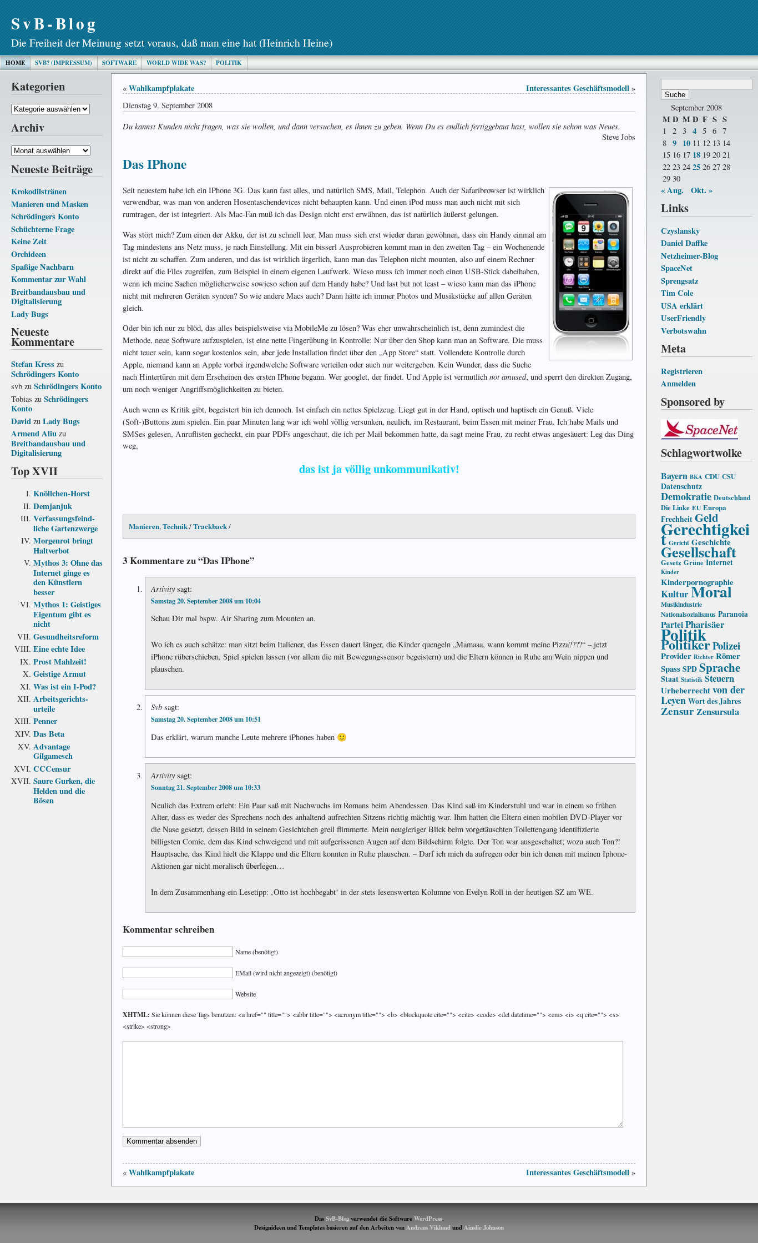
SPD (690, 669)
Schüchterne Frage (42, 229)
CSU (729, 476)
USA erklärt (682, 305)
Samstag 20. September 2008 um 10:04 (206, 601)
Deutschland (732, 497)
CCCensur (51, 768)
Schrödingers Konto (45, 216)
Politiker (685, 644)
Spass (670, 668)
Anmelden (678, 383)
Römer (728, 656)
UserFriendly (683, 318)
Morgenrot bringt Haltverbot (63, 545)
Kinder (670, 571)
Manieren (144, 526)
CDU (712, 476)
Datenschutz (681, 486)
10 (686, 143)
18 (696, 154)
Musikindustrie (681, 604)
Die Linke (675, 507)
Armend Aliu (34, 433)
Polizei (726, 645)
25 (696, 167)
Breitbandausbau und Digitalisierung (48, 297)
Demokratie (686, 496)
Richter (704, 656)
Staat (670, 679)
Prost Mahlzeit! (60, 661)
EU (696, 507)
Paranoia (733, 614)
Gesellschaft (698, 551)
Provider (676, 656)
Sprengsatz (679, 280)
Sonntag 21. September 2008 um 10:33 (205, 787)
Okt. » (701, 190)
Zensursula (717, 711)
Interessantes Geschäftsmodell (577, 88)
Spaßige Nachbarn (42, 267)
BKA (696, 476)
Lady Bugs (29, 314)
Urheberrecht (685, 690)
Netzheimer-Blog (689, 255)
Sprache (719, 667)
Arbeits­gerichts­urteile (60, 703)
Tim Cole (677, 293)
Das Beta (48, 733)
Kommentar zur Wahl (48, 279)
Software (119, 62)
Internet (719, 562)
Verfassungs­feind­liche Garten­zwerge (65, 523)
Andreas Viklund (428, 1227)
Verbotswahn (683, 330)
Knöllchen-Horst (61, 493)
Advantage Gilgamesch (53, 751)
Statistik (692, 679)
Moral (711, 591)
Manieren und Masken (49, 204)
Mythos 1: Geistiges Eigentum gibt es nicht (67, 614)
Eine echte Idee (59, 649)
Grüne (694, 562)
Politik (229, 62)
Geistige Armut (59, 674)
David (21, 421)
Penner (45, 721)
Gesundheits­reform (66, 636)
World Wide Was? (176, 62)
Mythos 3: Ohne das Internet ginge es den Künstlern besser (68, 577)
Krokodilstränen (39, 191)
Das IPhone (154, 163)
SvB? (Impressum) (63, 62)
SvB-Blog (54, 23)
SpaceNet (677, 268)
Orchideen (28, 254)
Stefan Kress (32, 364)
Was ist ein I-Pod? (64, 686)
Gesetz (671, 562)
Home (15, 62)
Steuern (719, 678)
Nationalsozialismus (688, 614)
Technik (175, 526)
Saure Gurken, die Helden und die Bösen (64, 790)
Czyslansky (680, 230)
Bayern (674, 475)
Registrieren (682, 371)
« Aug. (672, 190)
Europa (714, 507)
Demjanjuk (52, 506)
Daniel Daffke (684, 243)
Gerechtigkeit (705, 534)
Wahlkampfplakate (161, 88)
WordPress (428, 1218)
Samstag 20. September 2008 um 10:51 (206, 719)
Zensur (677, 711)
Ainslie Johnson (484, 1227)
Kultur (675, 594)
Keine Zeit (29, 241)
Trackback (210, 526)
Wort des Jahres (714, 701)
